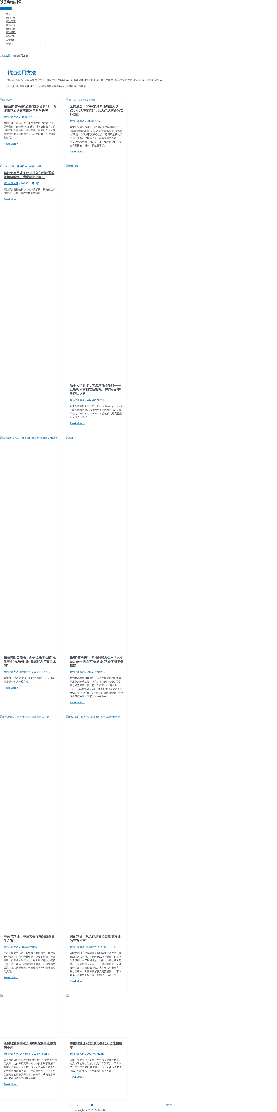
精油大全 (11, 25)
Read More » (11, 143)
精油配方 (25, 671)
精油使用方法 (11, 116)
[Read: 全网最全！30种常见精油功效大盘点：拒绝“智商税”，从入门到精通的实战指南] (81, 99)
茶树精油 (25, 1053)
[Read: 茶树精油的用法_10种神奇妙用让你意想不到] (30, 1036)
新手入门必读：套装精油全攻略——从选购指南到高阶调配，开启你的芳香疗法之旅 (95, 390)
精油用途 (11, 21)
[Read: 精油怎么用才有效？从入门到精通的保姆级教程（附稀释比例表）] (22, 166)
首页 (8, 14)
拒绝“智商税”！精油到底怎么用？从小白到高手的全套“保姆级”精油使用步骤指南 (96, 661)
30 (91, 1105)
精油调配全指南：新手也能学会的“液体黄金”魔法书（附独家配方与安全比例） (30, 661)
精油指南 (11, 28)
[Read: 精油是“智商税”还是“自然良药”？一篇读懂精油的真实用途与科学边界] (6, 99)
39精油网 (5, 55)
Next (170, 1105)
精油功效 (11, 17)
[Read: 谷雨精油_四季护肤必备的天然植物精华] (97, 1036)
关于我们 (11, 39)
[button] (7, 48)
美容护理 (11, 36)
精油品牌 (11, 32)
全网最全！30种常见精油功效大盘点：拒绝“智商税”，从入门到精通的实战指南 (96, 110)
